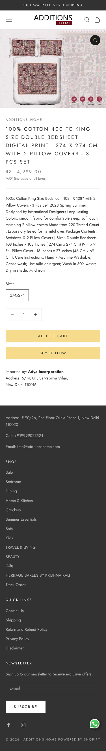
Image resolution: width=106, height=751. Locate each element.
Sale (9, 472)
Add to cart (53, 336)
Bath (9, 528)
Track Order (16, 584)
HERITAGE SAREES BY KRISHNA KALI (38, 575)
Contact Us (15, 610)
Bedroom (13, 481)
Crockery (13, 510)
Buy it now (53, 353)
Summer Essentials (21, 519)
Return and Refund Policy (26, 629)
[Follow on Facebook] (8, 725)
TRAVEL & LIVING (21, 547)
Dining (11, 491)
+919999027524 (28, 435)
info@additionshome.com (38, 446)
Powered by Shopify (79, 739)
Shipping (13, 620)
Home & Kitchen (19, 500)
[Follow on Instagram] (23, 725)
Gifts (10, 566)
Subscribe (25, 706)
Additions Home (24, 119)
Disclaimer (15, 648)
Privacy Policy (17, 638)
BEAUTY (13, 556)
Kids (9, 538)
